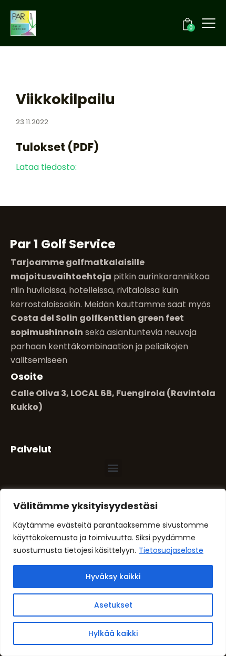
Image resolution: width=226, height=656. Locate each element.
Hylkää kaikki (113, 633)
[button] (113, 468)
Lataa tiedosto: (46, 167)
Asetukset (113, 605)
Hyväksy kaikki (113, 576)
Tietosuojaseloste (171, 550)
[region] (113, 572)
